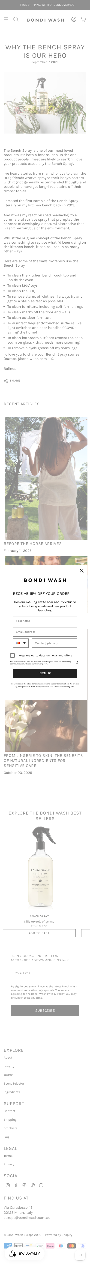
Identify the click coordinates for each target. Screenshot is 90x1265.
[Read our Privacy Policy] (77, 662)
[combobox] (21, 643)
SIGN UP (45, 673)
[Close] (81, 570)
